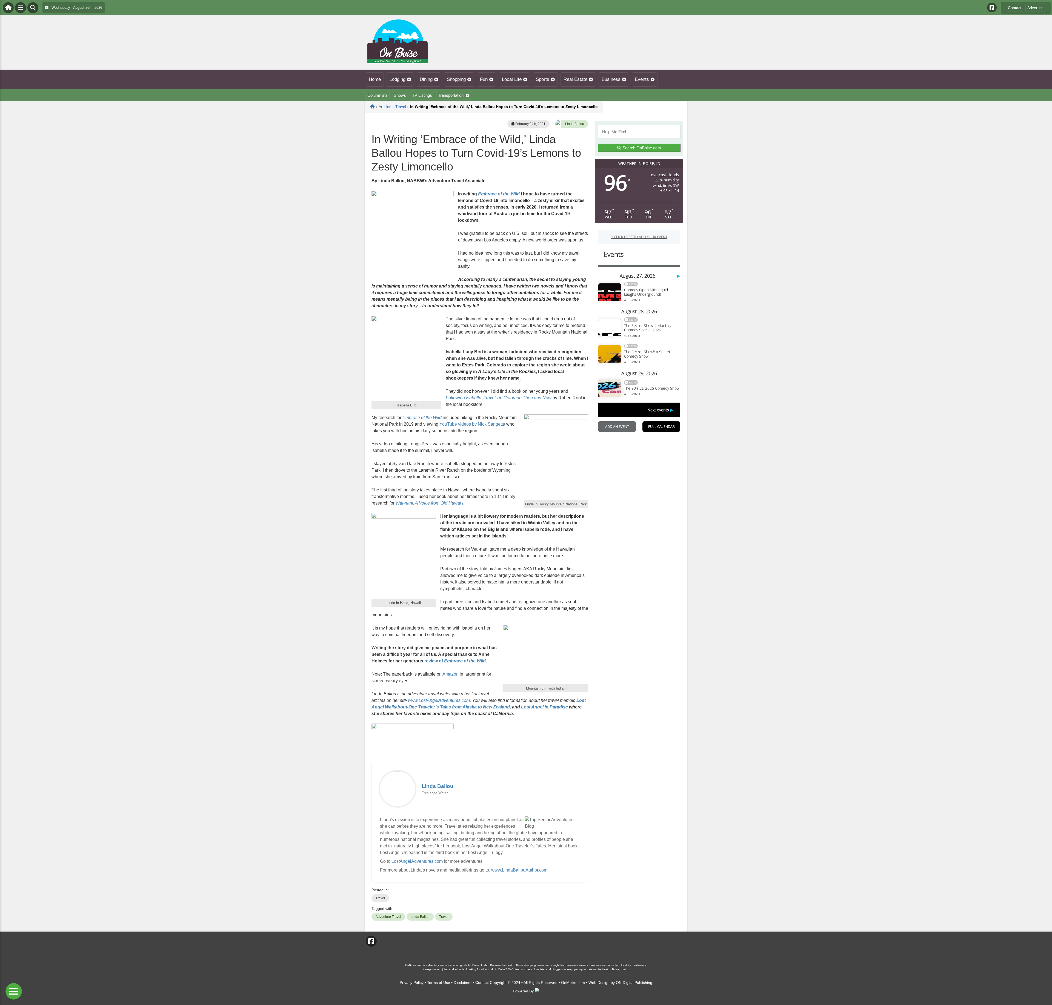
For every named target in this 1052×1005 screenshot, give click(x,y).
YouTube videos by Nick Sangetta (472, 424)
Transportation (451, 95)
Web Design (599, 982)
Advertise (1035, 7)
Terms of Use (438, 982)
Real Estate (575, 79)
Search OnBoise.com (641, 148)
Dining (426, 79)
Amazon (450, 674)
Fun (484, 79)
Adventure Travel (388, 917)
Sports (542, 79)
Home (375, 79)
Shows (400, 95)
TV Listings (422, 95)
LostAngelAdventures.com (417, 861)
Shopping (456, 79)
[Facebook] (992, 7)
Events (642, 79)
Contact (1014, 7)
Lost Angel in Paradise (544, 707)
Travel (380, 898)
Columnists (377, 95)
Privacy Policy (412, 982)
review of (455, 661)
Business (611, 79)
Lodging (397, 79)
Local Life (512, 79)
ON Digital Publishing (634, 982)
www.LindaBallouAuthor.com (519, 870)
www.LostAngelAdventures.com (439, 700)
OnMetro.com (573, 982)
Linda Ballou (574, 124)
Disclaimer (463, 982)
